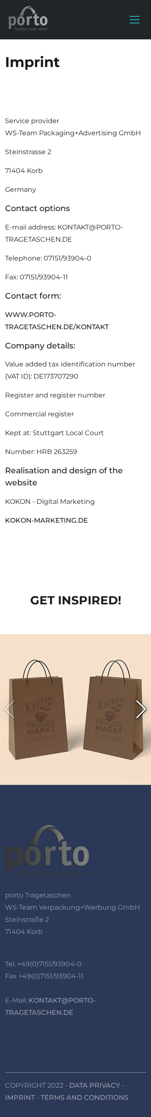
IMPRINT (20, 1098)
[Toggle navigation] (134, 20)
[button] (141, 709)
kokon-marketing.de (46, 520)
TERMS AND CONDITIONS (84, 1098)
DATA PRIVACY (94, 1085)
